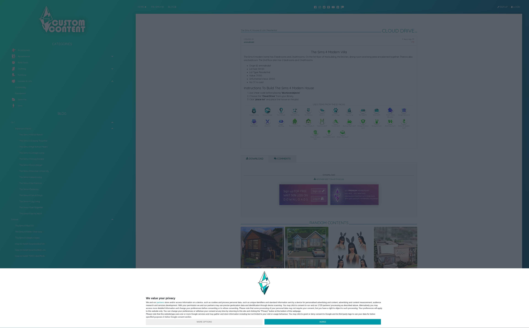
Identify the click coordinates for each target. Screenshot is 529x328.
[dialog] (264, 298)
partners (160, 302)
